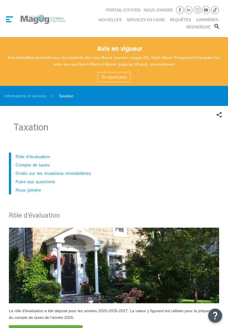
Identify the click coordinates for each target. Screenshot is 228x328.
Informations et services (25, 96)
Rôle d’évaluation (33, 156)
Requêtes (180, 20)
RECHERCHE (198, 27)
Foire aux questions (35, 181)
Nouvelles (110, 20)
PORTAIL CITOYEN (123, 10)
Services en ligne (146, 20)
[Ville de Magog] (43, 18)
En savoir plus (114, 77)
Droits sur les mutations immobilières (53, 173)
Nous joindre (158, 10)
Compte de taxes (33, 165)
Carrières (207, 20)
